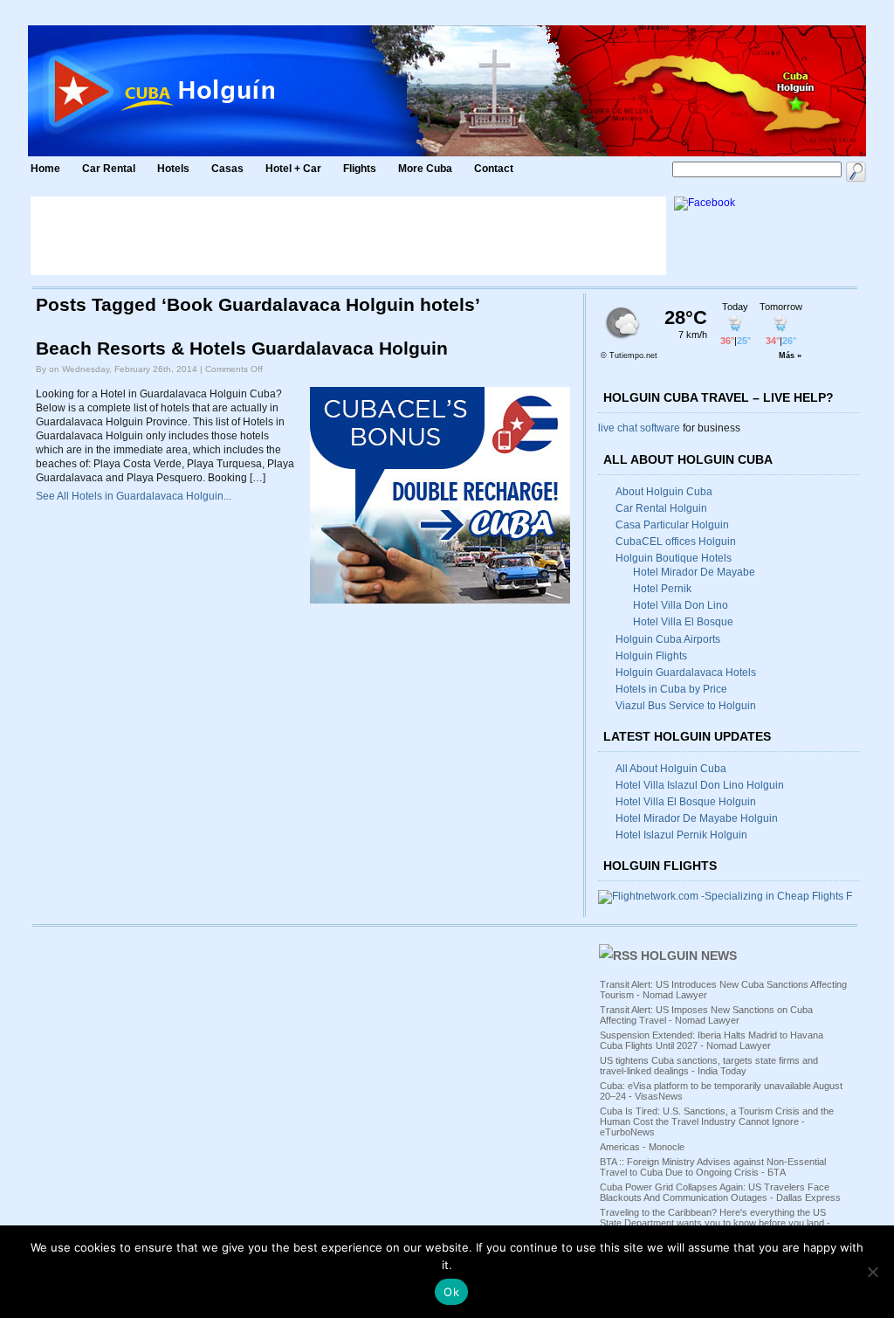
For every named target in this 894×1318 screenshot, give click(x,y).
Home (45, 168)
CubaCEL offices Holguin (675, 541)
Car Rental (108, 168)
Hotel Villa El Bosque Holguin (685, 802)
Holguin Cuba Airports (667, 639)
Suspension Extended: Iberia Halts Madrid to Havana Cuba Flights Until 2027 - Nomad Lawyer (711, 1040)
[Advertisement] (348, 236)
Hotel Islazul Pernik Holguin (681, 835)
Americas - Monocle (642, 1147)
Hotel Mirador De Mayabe (694, 572)
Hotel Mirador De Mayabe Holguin (696, 818)
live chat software (639, 428)
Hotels (173, 168)
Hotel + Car (293, 168)
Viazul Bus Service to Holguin (685, 706)
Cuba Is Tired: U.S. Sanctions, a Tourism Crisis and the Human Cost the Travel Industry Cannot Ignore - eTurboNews (717, 1121)
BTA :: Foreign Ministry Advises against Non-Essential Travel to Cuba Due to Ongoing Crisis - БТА (713, 1166)
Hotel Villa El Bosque (683, 622)
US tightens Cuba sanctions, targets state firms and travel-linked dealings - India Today (709, 1065)
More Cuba (425, 168)
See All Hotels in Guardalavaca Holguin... (133, 496)
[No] (872, 1271)
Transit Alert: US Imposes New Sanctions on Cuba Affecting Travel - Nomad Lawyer (706, 1014)
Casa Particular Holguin (672, 525)
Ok (451, 1292)
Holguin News (689, 956)
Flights (359, 168)
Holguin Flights (651, 656)
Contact (493, 168)
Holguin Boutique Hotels (673, 558)
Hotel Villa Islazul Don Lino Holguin (699, 785)
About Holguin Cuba (663, 492)
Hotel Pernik (662, 589)
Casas (227, 168)
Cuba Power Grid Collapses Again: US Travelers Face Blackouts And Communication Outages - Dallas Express (720, 1192)
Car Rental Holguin (661, 508)
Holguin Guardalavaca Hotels (685, 672)
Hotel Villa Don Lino (680, 605)
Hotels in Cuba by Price (671, 689)
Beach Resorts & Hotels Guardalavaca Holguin (242, 348)
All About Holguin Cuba (670, 769)
